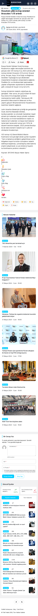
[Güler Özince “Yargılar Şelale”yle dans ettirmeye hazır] (19, 590)
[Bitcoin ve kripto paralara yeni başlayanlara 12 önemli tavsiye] (19, 543)
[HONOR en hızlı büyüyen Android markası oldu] (19, 505)
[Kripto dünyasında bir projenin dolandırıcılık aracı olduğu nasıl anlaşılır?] (19, 552)
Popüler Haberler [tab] (10, 497)
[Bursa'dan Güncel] (15, 3)
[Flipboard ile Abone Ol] (24, 58)
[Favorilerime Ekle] (27, 62)
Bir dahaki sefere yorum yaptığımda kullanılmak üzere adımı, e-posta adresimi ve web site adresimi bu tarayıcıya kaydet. (20, 471)
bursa (8, 27)
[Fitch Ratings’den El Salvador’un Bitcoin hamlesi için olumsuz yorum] (19, 571)
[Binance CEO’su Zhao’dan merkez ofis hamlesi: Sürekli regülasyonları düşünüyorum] (19, 562)
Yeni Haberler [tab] (28, 497)
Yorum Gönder (8, 476)
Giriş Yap (20, 476)
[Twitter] (22, 602)
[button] (28, 3)
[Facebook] (16, 602)
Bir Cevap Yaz (8, 436)
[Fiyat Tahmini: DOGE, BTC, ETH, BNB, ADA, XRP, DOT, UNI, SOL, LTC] (19, 533)
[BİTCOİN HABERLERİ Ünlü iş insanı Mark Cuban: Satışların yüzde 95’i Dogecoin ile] (19, 514)
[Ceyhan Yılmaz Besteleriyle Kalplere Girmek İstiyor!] (19, 581)
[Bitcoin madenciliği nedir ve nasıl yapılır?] (19, 524)
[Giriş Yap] (31, 3)
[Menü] (3, 3)
